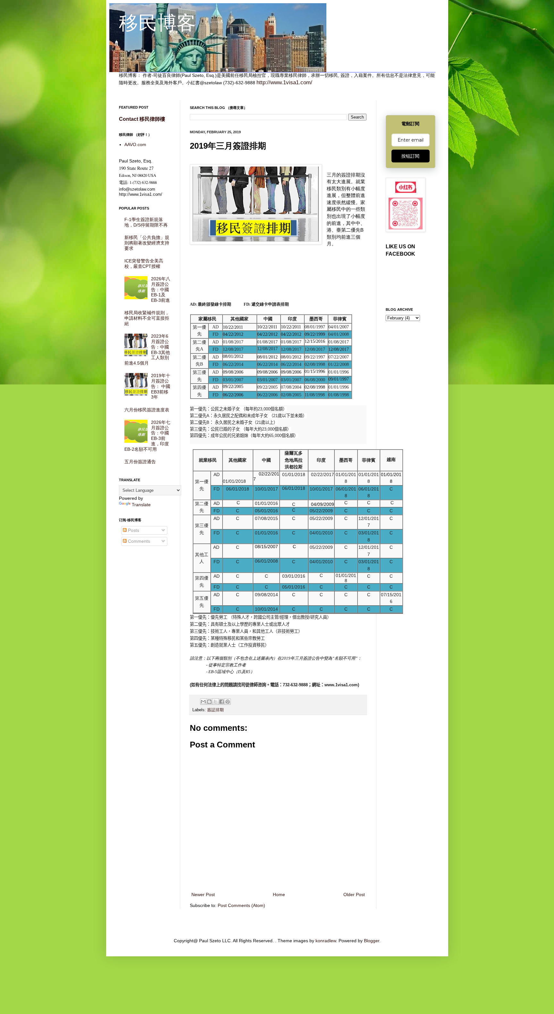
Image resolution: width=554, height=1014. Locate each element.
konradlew (325, 940)
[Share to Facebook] (221, 701)
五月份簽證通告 (140, 461)
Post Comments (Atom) (241, 905)
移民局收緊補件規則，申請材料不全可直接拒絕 (146, 318)
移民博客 (157, 23)
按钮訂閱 (410, 156)
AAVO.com (135, 144)
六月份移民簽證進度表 (146, 409)
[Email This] (203, 701)
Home (279, 894)
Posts (133, 530)
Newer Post (203, 894)
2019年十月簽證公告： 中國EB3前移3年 (160, 386)
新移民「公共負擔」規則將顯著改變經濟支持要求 (146, 243)
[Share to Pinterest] (227, 701)
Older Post (354, 894)
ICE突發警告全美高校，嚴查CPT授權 (143, 263)
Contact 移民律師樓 (142, 119)
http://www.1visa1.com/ (284, 82)
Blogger (371, 940)
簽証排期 (215, 710)
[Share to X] (215, 701)
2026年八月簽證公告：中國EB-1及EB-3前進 (160, 289)
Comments (138, 541)
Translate (141, 504)
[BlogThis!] (209, 701)
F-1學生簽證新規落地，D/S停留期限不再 (146, 222)
